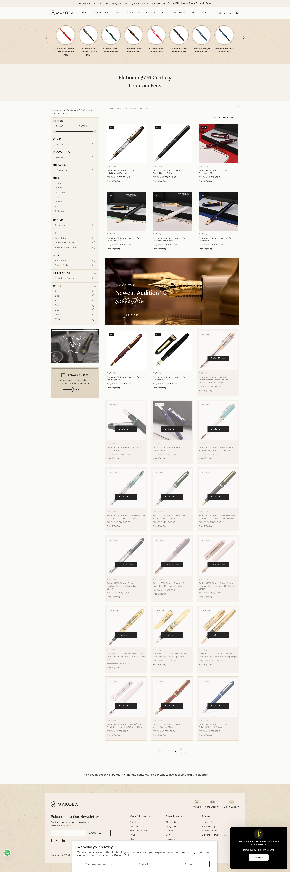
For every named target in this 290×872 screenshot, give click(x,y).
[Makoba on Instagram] (57, 840)
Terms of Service (209, 822)
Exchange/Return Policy (213, 834)
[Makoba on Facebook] (51, 840)
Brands (85, 12)
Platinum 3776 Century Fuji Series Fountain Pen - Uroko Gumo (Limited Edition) (123, 586)
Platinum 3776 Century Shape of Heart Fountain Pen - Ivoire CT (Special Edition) (125, 725)
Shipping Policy (209, 830)
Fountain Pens (146, 12)
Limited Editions (124, 12)
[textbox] (64, 126)
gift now (81, 389)
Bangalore (171, 826)
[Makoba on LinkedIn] (63, 840)
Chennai (170, 830)
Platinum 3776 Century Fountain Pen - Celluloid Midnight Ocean (216, 725)
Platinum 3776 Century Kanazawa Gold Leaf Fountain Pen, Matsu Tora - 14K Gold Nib (126, 656)
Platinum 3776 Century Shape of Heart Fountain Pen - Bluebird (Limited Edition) (217, 449)
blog (132, 839)
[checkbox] (73, 143)
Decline (188, 864)
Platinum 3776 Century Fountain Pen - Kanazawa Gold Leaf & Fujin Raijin (170, 655)
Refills (205, 12)
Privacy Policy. (123, 855)
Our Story (135, 826)
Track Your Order (138, 830)
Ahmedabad (172, 822)
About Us (134, 822)
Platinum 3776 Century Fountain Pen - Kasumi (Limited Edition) (170, 517)
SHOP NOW (81, 352)
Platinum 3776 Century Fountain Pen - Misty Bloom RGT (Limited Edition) (170, 584)
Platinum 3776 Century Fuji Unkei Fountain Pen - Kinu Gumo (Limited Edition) (126, 517)
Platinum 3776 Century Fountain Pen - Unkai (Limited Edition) (124, 171)
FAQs (132, 834)
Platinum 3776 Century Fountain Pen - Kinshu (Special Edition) (170, 725)
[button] (244, 37)
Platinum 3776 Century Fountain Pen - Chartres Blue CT (170, 449)
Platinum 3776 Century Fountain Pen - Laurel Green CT (124, 449)
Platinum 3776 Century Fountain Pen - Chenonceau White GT (170, 239)
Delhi (168, 834)
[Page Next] (183, 751)
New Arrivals (179, 12)
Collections (102, 12)
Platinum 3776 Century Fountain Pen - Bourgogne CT (216, 171)
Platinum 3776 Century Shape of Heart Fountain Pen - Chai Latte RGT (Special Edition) (217, 586)
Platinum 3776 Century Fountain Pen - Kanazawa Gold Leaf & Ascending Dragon (218, 655)
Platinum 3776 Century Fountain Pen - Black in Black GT (170, 378)
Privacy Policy (208, 826)
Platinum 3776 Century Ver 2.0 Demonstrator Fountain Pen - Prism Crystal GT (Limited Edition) (215, 380)
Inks (193, 12)
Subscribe (95, 832)
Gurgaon (170, 839)
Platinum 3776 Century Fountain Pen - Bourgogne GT (124, 378)
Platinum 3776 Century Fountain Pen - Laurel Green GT (124, 239)
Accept (143, 864)
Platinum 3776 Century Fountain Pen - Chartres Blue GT (216, 239)
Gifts (163, 12)
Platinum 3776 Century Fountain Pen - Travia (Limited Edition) (170, 171)
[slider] (54, 131)
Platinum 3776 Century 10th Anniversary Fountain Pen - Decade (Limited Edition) (217, 517)
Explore (133, 315)
